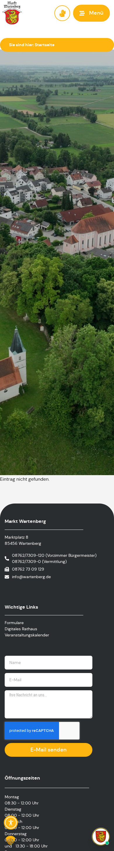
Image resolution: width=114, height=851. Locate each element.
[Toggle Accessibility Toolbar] (10, 822)
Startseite (44, 44)
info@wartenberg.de (31, 576)
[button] (91, 13)
